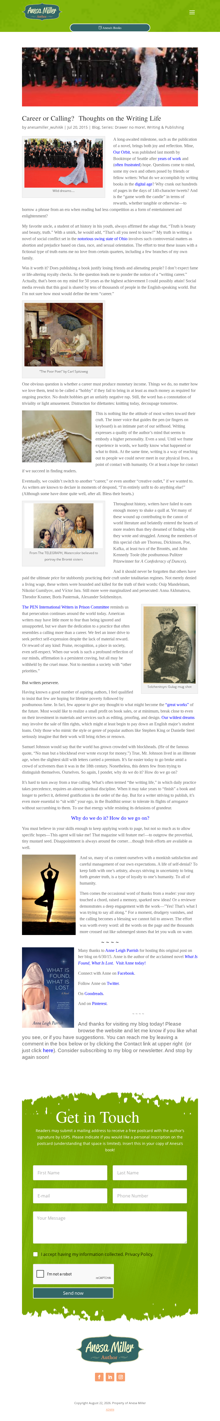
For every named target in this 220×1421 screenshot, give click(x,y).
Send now (73, 1293)
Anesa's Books (112, 27)
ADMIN (110, 1409)
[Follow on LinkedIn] (110, 1377)
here (48, 1050)
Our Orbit (121, 152)
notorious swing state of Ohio (102, 238)
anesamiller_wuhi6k (45, 127)
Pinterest (99, 1003)
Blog (96, 127)
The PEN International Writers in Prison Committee (65, 607)
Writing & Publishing (165, 127)
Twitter (113, 983)
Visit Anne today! (131, 963)
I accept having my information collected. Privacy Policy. (97, 1254)
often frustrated (127, 164)
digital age (143, 184)
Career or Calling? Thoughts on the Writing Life (91, 118)
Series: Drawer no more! (123, 127)
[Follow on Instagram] (120, 1377)
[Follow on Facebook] (99, 1377)
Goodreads (94, 993)
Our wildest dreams (178, 717)
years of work (169, 158)
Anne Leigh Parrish (121, 950)
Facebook (126, 973)
